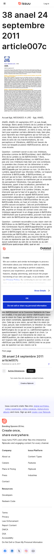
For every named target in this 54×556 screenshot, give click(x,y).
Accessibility (7, 538)
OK (27, 298)
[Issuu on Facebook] (5, 551)
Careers (5, 463)
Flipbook (32, 469)
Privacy (5, 517)
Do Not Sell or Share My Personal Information (22, 542)
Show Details (40, 291)
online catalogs (29, 409)
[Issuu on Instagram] (26, 551)
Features (32, 463)
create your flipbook (41, 412)
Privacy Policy (13, 280)
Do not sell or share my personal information (27, 306)
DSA (4, 533)
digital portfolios (41, 406)
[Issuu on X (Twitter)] (19, 551)
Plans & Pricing (9, 469)
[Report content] (49, 364)
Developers (7, 495)
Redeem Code (8, 501)
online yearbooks (13, 409)
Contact (6, 481)
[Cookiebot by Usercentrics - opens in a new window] (40, 248)
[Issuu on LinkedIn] (12, 551)
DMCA (5, 529)
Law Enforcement (10, 521)
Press (4, 475)
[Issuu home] (24, 3)
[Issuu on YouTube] (33, 551)
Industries (32, 475)
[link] (46, 3)
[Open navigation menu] (4, 3)
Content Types (35, 456)
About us (6, 456)
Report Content (9, 525)
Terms (5, 512)
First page (6, 351)
